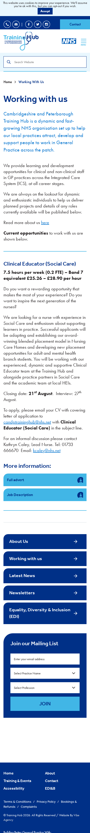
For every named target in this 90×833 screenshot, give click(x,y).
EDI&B (50, 788)
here (45, 222)
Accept (45, 11)
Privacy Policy (46, 801)
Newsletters (22, 593)
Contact (75, 24)
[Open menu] (84, 41)
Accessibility (13, 788)
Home (8, 81)
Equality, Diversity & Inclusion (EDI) (39, 613)
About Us (18, 541)
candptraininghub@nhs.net (27, 422)
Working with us (25, 558)
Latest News (22, 575)
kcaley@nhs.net (46, 450)
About (50, 773)
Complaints (29, 807)
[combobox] (45, 673)
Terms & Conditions (17, 801)
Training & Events (17, 780)
